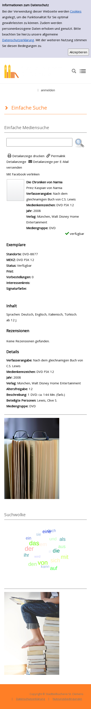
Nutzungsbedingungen (67, 699)
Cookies (75, 11)
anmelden (48, 90)
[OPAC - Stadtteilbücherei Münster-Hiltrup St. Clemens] (35, 71)
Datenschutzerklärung (18, 40)
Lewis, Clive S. (47, 400)
